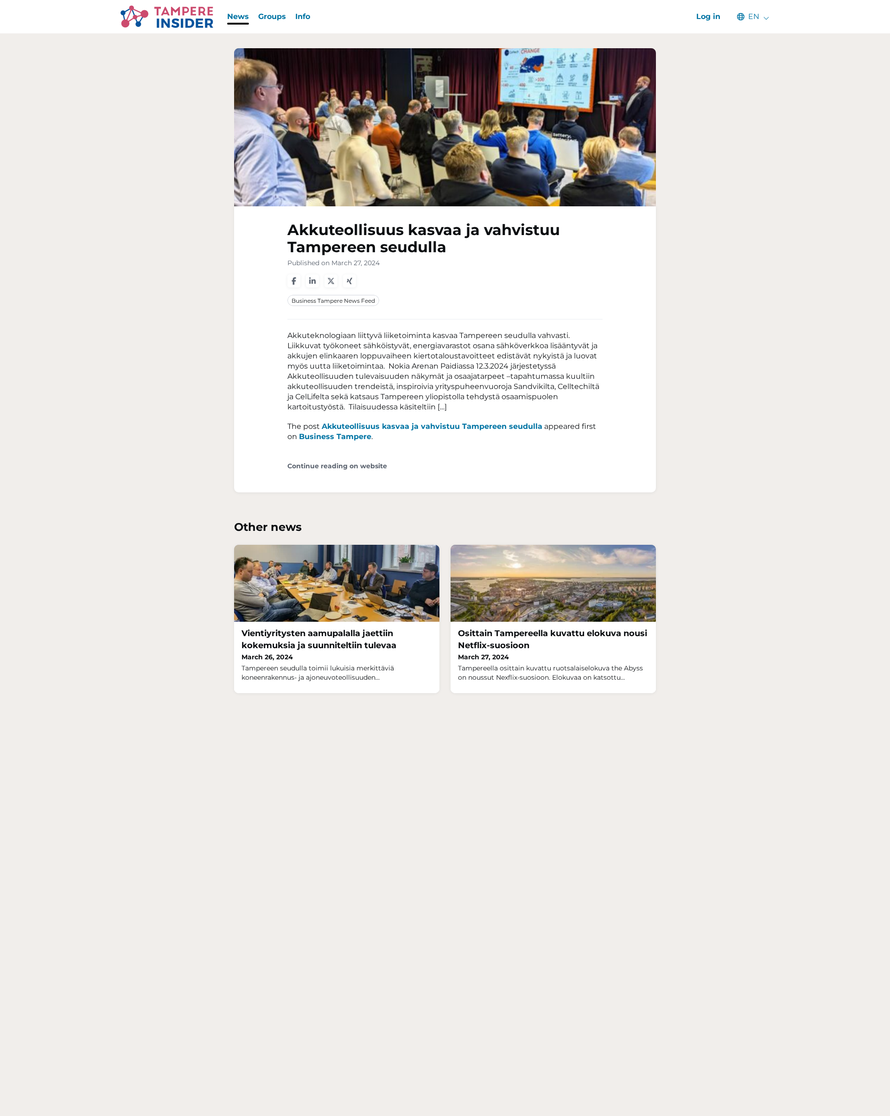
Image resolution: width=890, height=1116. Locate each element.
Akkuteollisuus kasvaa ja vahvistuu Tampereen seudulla (432, 426)
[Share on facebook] (293, 280)
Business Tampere (335, 436)
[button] (748, 17)
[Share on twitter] (330, 280)
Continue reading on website (337, 466)
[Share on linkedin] (312, 280)
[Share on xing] (349, 280)
